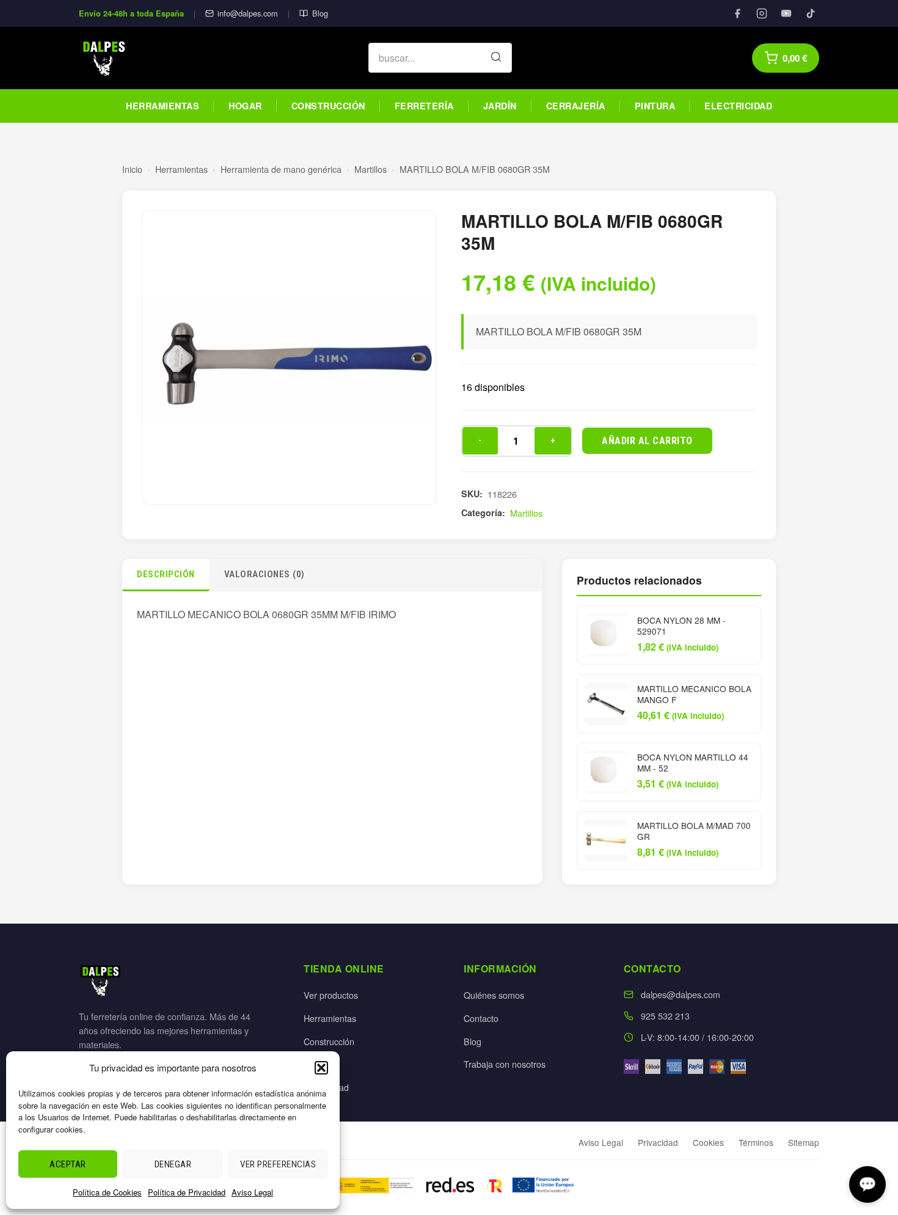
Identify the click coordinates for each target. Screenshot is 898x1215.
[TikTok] (810, 13)
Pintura (655, 106)
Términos (756, 1142)
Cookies (708, 1142)
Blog (319, 13)
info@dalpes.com (247, 13)
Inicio (132, 168)
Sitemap (803, 1142)
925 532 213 (665, 1015)
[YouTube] (786, 13)
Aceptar (67, 1164)
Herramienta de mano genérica (281, 168)
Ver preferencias (278, 1164)
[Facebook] (737, 13)
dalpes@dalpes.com (680, 994)
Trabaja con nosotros (505, 1063)
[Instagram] (761, 13)
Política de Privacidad (186, 1192)
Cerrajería (575, 106)
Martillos (370, 168)
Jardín (500, 106)
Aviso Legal (252, 1192)
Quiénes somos (494, 994)
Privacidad (658, 1142)
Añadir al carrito (647, 441)
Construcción (328, 106)
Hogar (245, 106)
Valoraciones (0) (264, 574)
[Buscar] (496, 58)
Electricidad (738, 106)
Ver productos (331, 994)
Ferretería (424, 106)
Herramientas (162, 106)
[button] (321, 1068)
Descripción (166, 574)
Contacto (481, 1018)
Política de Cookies (107, 1192)
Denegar (173, 1164)
